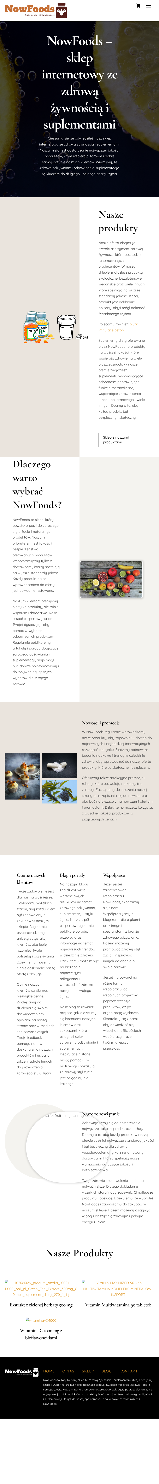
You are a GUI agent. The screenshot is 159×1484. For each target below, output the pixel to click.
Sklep (88, 1371)
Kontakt (128, 1371)
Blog (106, 1371)
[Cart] (138, 5)
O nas (68, 1371)
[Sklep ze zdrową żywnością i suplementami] (36, 17)
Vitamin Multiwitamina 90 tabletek (118, 1305)
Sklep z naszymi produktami (116, 439)
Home (49, 1371)
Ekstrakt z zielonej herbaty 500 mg (41, 1305)
